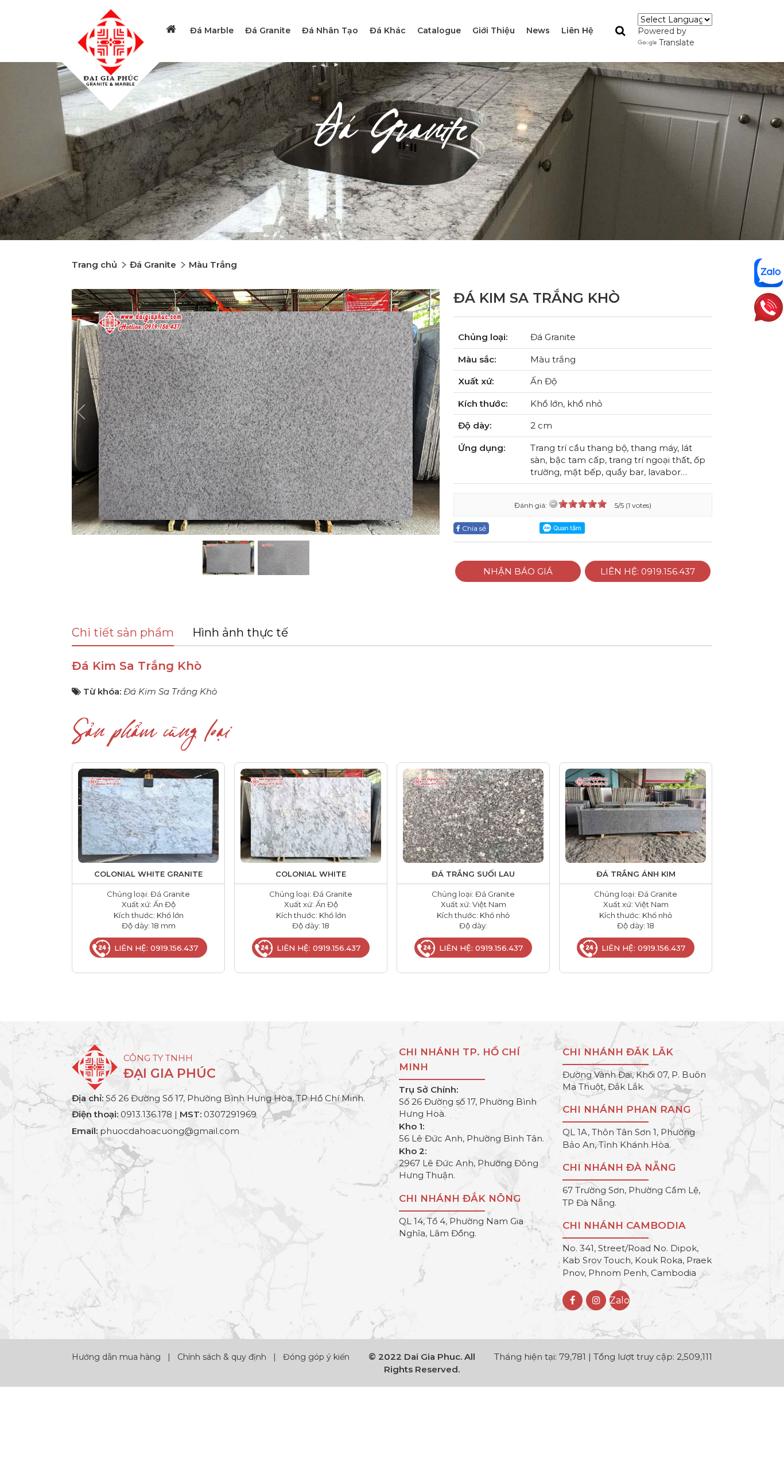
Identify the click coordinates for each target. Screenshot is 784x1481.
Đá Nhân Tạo (330, 30)
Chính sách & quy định (221, 1357)
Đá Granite (267, 30)
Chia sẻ (473, 528)
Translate (676, 42)
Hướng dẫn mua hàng (117, 1357)
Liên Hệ (577, 30)
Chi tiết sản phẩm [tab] (123, 632)
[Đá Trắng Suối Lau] (473, 814)
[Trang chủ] (172, 29)
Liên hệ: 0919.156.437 (647, 571)
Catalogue (439, 30)
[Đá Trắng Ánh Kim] (635, 814)
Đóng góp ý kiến (316, 1357)
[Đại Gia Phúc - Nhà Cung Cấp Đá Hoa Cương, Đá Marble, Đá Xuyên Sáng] (108, 46)
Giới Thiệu (493, 30)
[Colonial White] (310, 814)
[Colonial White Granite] (148, 814)
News (538, 30)
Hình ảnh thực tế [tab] (240, 632)
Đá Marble (212, 30)
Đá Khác (388, 30)
